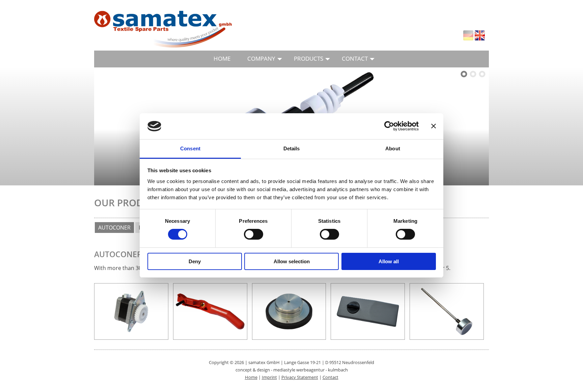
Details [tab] (291, 148)
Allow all (389, 261)
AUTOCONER (114, 227)
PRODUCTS (308, 58)
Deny (195, 261)
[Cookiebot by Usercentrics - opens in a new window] (389, 126)
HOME (222, 58)
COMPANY (261, 58)
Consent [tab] (190, 148)
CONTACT (355, 58)
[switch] (253, 234)
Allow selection (292, 261)
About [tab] (392, 148)
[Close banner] (433, 126)
